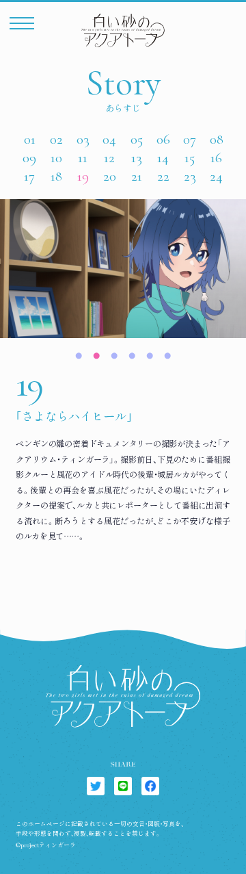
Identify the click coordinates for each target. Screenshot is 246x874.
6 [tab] (167, 354)
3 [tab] (114, 354)
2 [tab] (96, 354)
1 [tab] (78, 354)
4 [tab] (132, 354)
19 (83, 176)
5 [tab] (149, 354)
